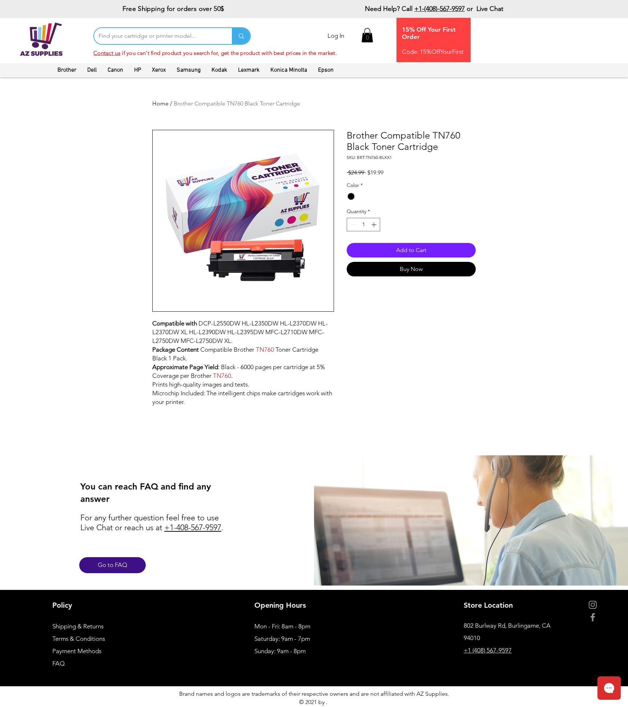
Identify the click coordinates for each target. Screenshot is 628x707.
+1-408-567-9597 (192, 527)
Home (160, 103)
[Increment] (374, 224)
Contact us (106, 52)
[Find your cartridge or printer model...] (241, 36)
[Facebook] (592, 617)
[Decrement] (352, 224)
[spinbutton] (363, 224)
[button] (367, 35)
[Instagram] (592, 604)
